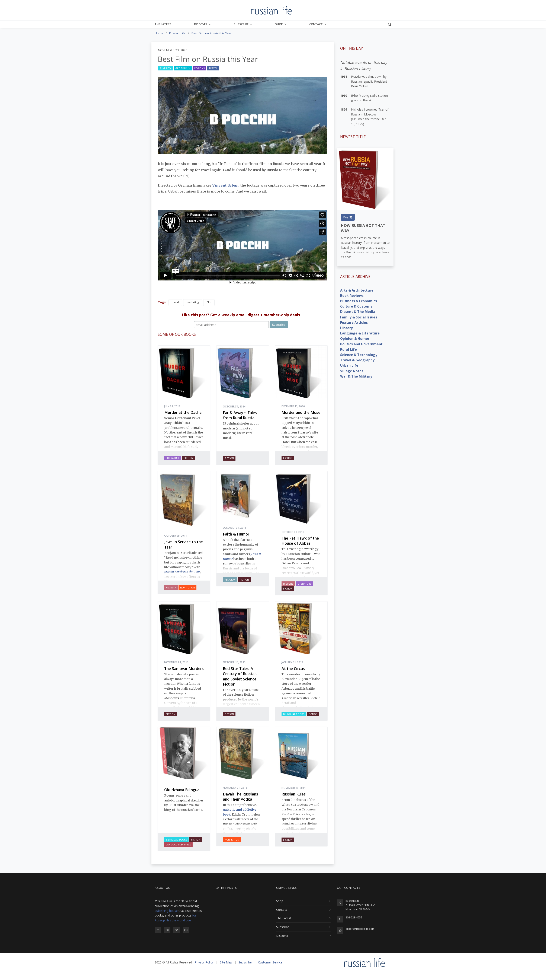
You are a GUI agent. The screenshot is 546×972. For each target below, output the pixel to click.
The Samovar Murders (184, 668)
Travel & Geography (357, 360)
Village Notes (351, 371)
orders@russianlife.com (360, 929)
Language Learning (178, 844)
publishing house (166, 911)
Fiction (188, 458)
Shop (279, 24)
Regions (199, 68)
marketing (193, 302)
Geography (182, 68)
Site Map (226, 962)
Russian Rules (294, 794)
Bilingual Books (293, 714)
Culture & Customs (356, 306)
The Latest (163, 24)
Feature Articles (354, 322)
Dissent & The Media (357, 311)
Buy (346, 217)
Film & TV (165, 68)
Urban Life (349, 365)
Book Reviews (351, 295)
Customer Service (270, 962)
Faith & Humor (236, 534)
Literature (173, 458)
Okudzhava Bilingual (182, 789)
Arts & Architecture (356, 290)
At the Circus (293, 668)
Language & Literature (360, 333)
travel (175, 302)
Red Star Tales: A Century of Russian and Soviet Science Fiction (240, 676)
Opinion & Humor (354, 338)
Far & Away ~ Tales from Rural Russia (240, 415)
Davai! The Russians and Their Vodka (240, 796)
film (209, 302)
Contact (316, 24)
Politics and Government (361, 344)
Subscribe (241, 24)
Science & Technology (358, 354)
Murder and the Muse (301, 412)
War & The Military (356, 376)
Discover (200, 24)
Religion (230, 579)
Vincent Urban (225, 185)
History (171, 587)
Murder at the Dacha (183, 412)
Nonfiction (187, 587)
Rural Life (348, 349)
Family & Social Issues (358, 317)
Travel (213, 68)
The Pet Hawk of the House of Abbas (300, 541)
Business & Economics (358, 301)
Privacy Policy (204, 962)
